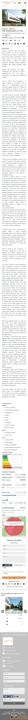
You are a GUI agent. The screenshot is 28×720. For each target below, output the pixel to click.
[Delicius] (15, 44)
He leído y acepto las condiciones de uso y (13, 572)
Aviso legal (19, 713)
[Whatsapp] (14, 3)
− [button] (3, 520)
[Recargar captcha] (3, 567)
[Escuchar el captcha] (5, 567)
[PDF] (7, 44)
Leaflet (14, 536)
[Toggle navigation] (25, 3)
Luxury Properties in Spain (13, 712)
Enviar (14, 577)
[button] (2, 611)
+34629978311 (14, 543)
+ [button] (3, 518)
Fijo (4, 503)
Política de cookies (12, 713)
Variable (11, 503)
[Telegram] (24, 44)
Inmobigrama (14, 715)
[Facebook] (9, 44)
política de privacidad (9, 685)
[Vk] (18, 44)
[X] (12, 44)
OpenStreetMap (18, 536)
